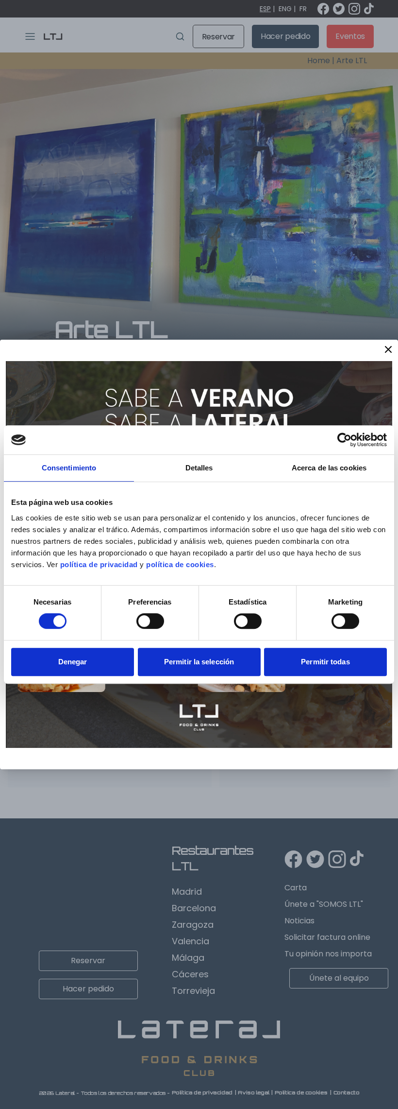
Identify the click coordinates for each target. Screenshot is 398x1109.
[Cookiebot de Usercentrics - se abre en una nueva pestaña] (344, 440)
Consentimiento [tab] (69, 468)
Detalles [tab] (199, 468)
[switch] (150, 621)
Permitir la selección (199, 662)
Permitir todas (325, 662)
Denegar (72, 662)
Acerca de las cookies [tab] (329, 468)
